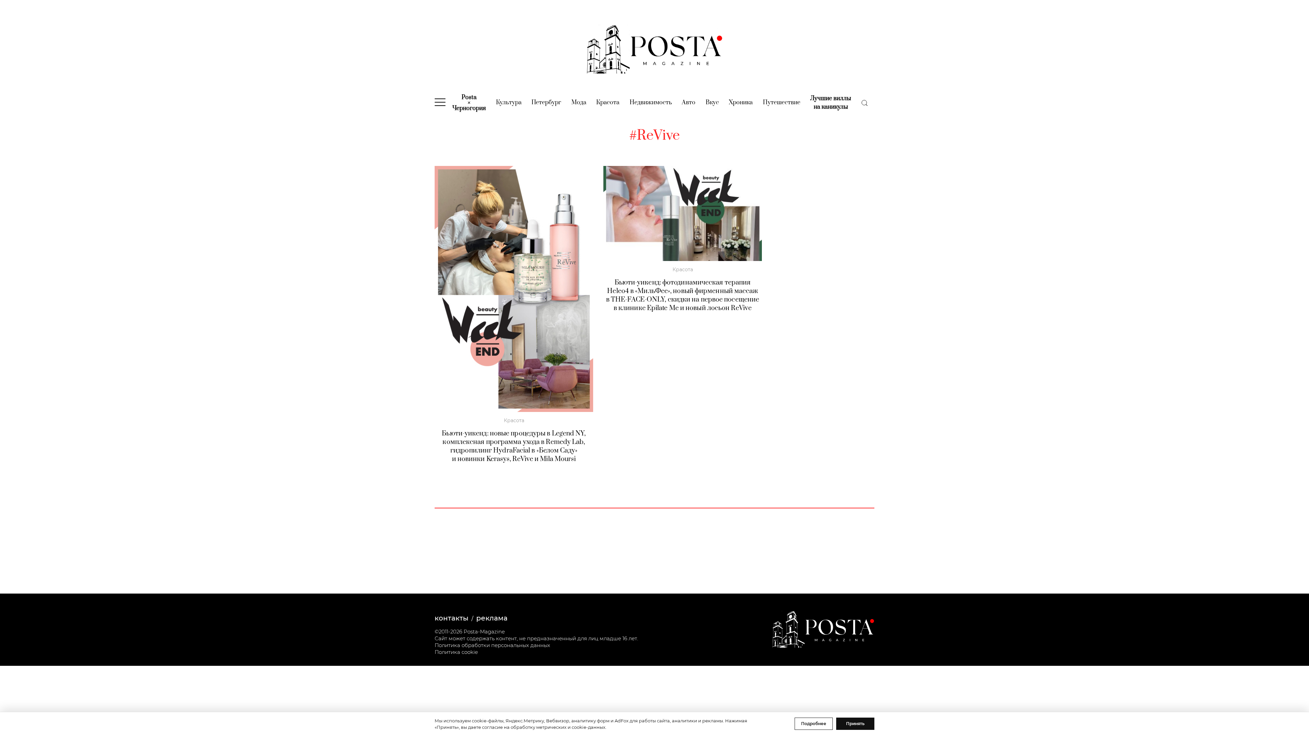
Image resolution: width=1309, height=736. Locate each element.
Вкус (712, 102)
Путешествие (781, 102)
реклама (492, 618)
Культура (509, 102)
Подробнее (813, 723)
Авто (688, 102)
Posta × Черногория (469, 103)
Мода (578, 102)
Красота (607, 102)
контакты (451, 618)
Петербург (546, 102)
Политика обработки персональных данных (492, 645)
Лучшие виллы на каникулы (830, 103)
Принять (855, 723)
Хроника (741, 102)
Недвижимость (651, 102)
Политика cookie (456, 652)
